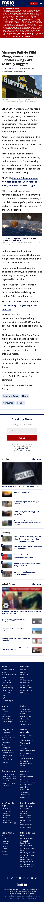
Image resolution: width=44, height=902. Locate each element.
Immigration (6, 680)
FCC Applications (26, 784)
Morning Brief (6, 685)
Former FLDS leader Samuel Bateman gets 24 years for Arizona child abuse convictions (27, 513)
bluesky (28, 878)
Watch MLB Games (27, 845)
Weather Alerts (25, 683)
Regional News (9, 771)
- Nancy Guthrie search (7, 756)
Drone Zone (6, 745)
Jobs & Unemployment (7, 715)
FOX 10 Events (25, 809)
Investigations (6, 747)
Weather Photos (26, 688)
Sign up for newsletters (24, 812)
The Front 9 (24, 748)
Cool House (6, 742)
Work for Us (24, 797)
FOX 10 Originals (24, 730)
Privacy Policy (24, 448)
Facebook (5, 844)
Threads (4, 849)
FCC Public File (25, 787)
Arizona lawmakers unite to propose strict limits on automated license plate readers (27, 522)
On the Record (25, 756)
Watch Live (34, 3)
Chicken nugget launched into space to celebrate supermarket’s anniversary (19, 239)
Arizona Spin (6, 733)
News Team (24, 790)
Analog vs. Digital (26, 735)
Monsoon (23, 672)
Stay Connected (27, 803)
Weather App (24, 685)
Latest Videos (8, 584)
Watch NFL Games (26, 838)
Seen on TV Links (8, 693)
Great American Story (27, 751)
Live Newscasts (7, 809)
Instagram (5, 841)
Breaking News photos (25, 821)
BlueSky (4, 851)
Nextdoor (5, 854)
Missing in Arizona (8, 753)
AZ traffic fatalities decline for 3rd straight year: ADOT (13, 620)
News (25, 396)
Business (5, 709)
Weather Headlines (26, 675)
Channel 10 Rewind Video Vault (8, 739)
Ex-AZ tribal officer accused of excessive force (22, 486)
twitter (12, 878)
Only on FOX (7, 729)
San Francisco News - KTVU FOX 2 (9, 780)
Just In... (5, 459)
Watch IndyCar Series (27, 853)
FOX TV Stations (18, 68)
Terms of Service (23, 450)
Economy (5, 712)
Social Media (8, 832)
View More (36, 459)
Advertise (23, 774)
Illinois (20, 402)
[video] (22, 598)
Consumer (8, 402)
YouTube (5, 836)
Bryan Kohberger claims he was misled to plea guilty (16, 639)
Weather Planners (26, 680)
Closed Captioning (26, 777)
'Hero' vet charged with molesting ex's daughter (27, 502)
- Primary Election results (26, 713)
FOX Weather (24, 693)
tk (24, 878)
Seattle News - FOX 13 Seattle (8, 784)
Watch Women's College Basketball (26, 861)
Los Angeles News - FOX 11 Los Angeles (9, 775)
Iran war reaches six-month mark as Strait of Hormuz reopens (21, 612)
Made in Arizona (7, 750)
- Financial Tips (7, 721)
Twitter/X (5, 846)
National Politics (26, 721)
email (32, 878)
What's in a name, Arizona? (26, 765)
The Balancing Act (26, 740)
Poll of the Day (7, 690)
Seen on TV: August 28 (21, 492)
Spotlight (5, 762)
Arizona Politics (25, 716)
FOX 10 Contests (26, 806)
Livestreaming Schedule (6, 817)
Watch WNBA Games (27, 864)
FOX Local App (7, 820)
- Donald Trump (25, 724)
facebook (8, 878)
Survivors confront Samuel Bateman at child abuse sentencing (15, 649)
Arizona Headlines (8, 670)
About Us (24, 771)
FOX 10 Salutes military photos (25, 817)
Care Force (5, 735)
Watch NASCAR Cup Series (27, 849)
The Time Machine (26, 758)
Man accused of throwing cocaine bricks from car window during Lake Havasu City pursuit (27, 539)
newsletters (36, 878)
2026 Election (25, 709)
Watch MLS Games (27, 867)
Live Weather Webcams (6, 812)
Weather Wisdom (26, 690)
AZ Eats (23, 738)
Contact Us (24, 779)
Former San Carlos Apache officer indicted (13, 629)
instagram (16, 878)
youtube (20, 878)
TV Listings (24, 792)
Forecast (23, 670)
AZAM (4, 672)
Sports (4, 695)
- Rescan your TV (26, 795)
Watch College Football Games (25, 842)
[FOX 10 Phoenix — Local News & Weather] (8, 3)
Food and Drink (29, 68)
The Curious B (25, 743)
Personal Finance (8, 719)
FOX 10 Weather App (9, 823)
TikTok (4, 838)
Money (5, 706)
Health (4, 677)
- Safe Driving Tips (8, 701)
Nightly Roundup (7, 688)
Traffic (4, 698)
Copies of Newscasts (27, 782)
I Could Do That (25, 753)
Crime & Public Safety (9, 675)
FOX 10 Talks (24, 746)
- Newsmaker (25, 719)
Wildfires (23, 677)
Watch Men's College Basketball (27, 856)
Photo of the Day (26, 825)
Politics (23, 706)
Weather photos (26, 827)
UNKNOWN (24, 761)
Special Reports (7, 760)
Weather (24, 666)
